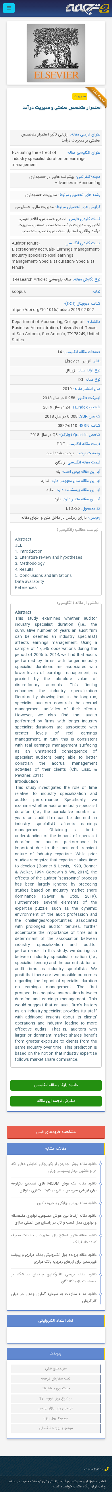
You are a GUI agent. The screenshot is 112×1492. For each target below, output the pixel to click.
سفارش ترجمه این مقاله (56, 1101)
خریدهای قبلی (56, 1368)
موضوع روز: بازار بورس (55, 1408)
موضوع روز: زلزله (56, 1418)
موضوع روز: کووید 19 (55, 1398)
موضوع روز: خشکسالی (56, 1428)
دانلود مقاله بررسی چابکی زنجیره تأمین (66, 1203)
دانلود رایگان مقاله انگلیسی (56, 1085)
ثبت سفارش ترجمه (55, 1378)
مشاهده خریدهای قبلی (56, 1132)
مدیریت (80, 96)
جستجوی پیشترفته (56, 1388)
